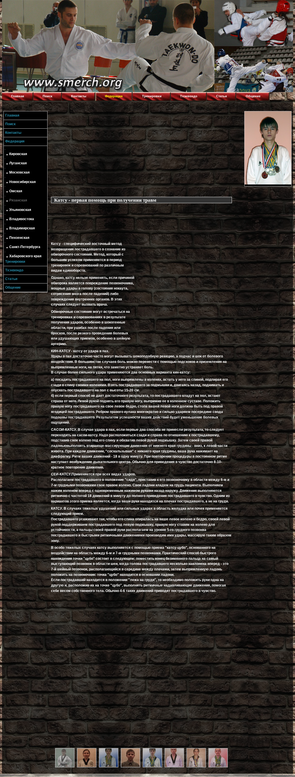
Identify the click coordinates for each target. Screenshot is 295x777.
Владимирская (22, 228)
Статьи (221, 96)
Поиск (47, 96)
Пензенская (19, 238)
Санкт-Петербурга (24, 247)
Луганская (18, 163)
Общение (253, 96)
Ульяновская (20, 210)
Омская (15, 191)
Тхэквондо (188, 96)
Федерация (113, 96)
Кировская (18, 154)
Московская (19, 172)
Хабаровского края (25, 256)
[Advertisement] (146, 151)
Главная (17, 96)
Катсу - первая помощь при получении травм (105, 199)
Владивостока (21, 219)
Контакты (78, 96)
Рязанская (18, 200)
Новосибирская (22, 182)
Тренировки (152, 96)
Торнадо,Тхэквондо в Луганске (45, 7)
